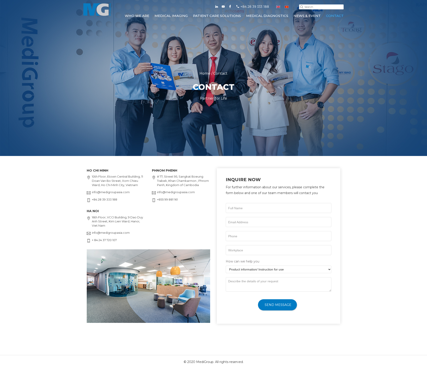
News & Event (307, 16)
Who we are (137, 16)
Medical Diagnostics (267, 16)
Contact (335, 16)
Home (204, 73)
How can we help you (242, 261)
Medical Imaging (171, 16)
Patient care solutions (217, 16)
